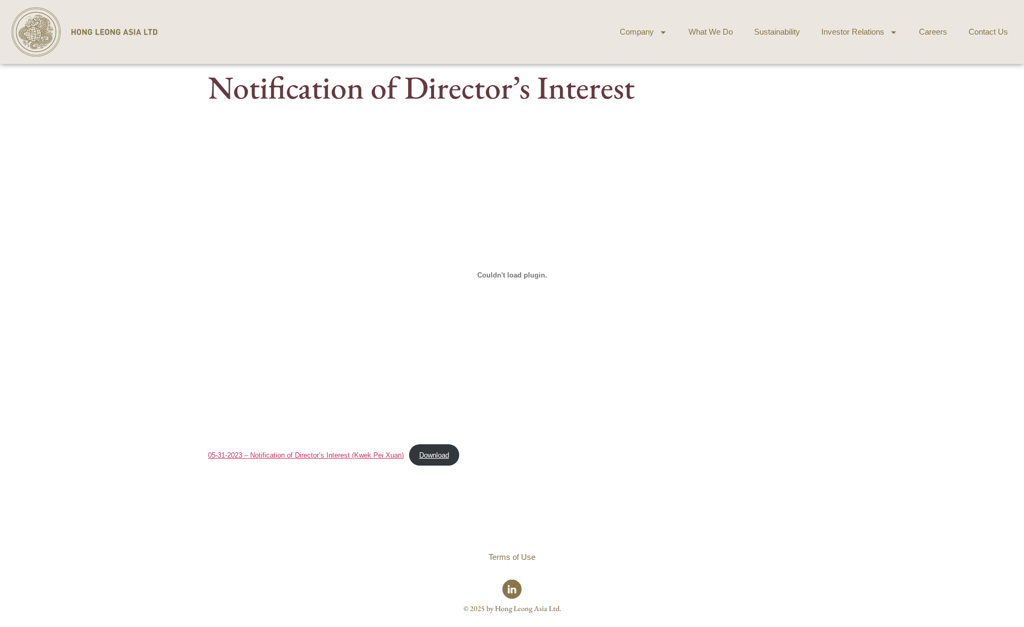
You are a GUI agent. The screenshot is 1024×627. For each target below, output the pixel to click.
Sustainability (777, 31)
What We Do (711, 31)
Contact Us (988, 31)
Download (434, 455)
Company (637, 31)
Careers (933, 31)
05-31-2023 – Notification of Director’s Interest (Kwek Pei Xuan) (306, 455)
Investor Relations (852, 31)
